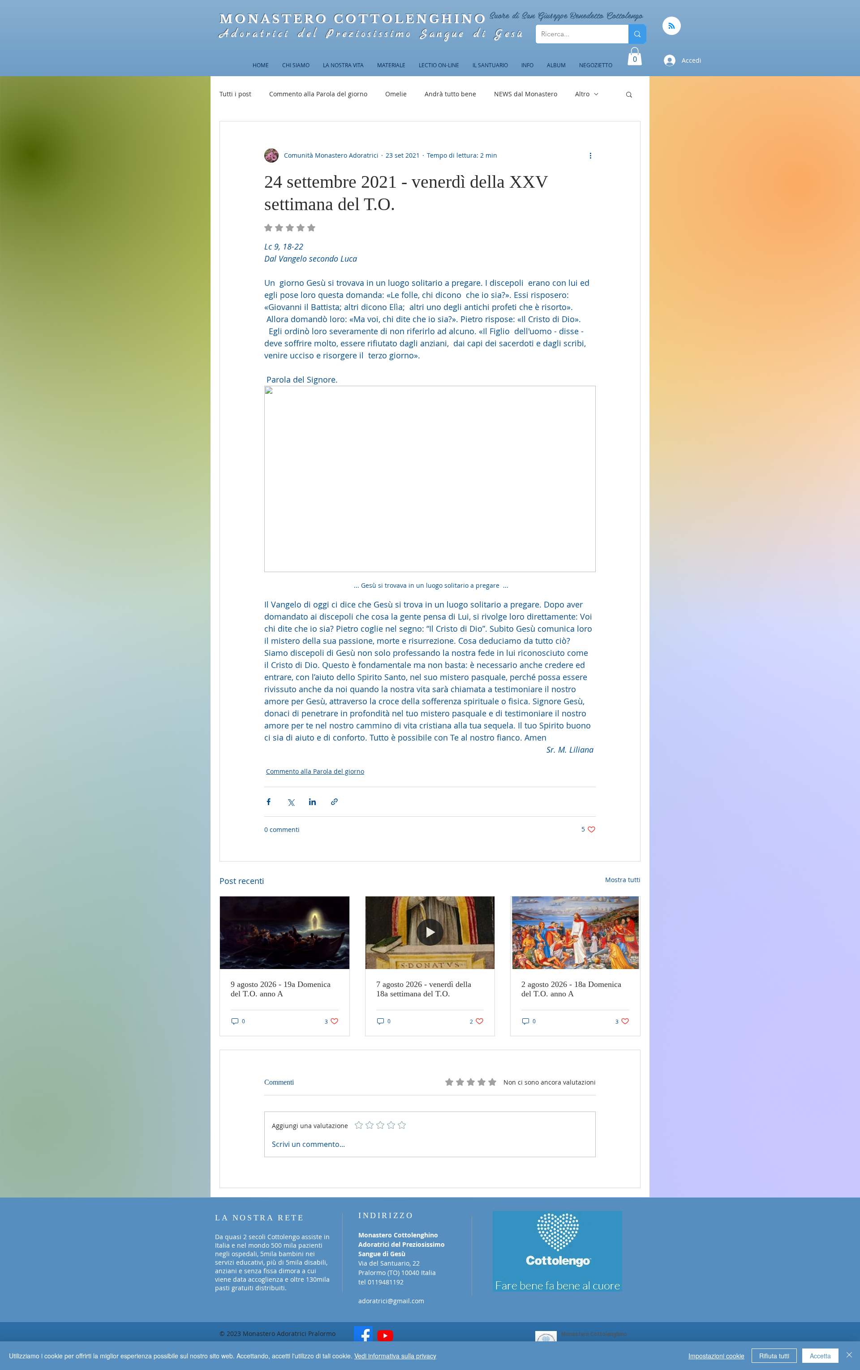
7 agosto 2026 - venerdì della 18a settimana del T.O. (423, 989)
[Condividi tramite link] (334, 801)
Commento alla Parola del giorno (318, 94)
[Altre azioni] (590, 155)
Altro (582, 94)
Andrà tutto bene (450, 94)
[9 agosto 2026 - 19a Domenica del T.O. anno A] (284, 932)
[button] (634, 56)
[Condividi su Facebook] (268, 801)
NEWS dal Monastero (525, 94)
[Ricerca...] (637, 34)
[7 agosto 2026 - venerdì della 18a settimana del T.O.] (430, 932)
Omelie (396, 94)
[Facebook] (363, 1335)
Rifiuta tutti (774, 1355)
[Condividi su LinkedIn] (312, 801)
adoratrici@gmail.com (391, 1301)
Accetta (820, 1355)
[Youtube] (385, 1335)
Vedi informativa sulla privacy (395, 1355)
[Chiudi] (849, 1355)
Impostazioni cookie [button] (716, 1355)
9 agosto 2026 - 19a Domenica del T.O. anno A (281, 989)
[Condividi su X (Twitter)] (290, 801)
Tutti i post (235, 94)
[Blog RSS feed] (671, 26)
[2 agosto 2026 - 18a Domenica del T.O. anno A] (575, 932)
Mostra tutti (623, 879)
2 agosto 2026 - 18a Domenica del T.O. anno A (571, 989)
